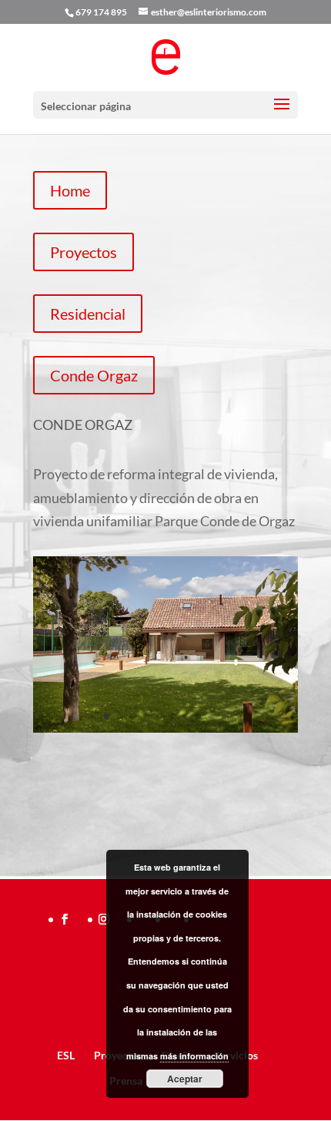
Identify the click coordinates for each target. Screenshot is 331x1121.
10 (224, 716)
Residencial (87, 313)
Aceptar (184, 1079)
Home (70, 190)
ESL (66, 1055)
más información (194, 1056)
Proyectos (83, 252)
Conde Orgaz (94, 375)
